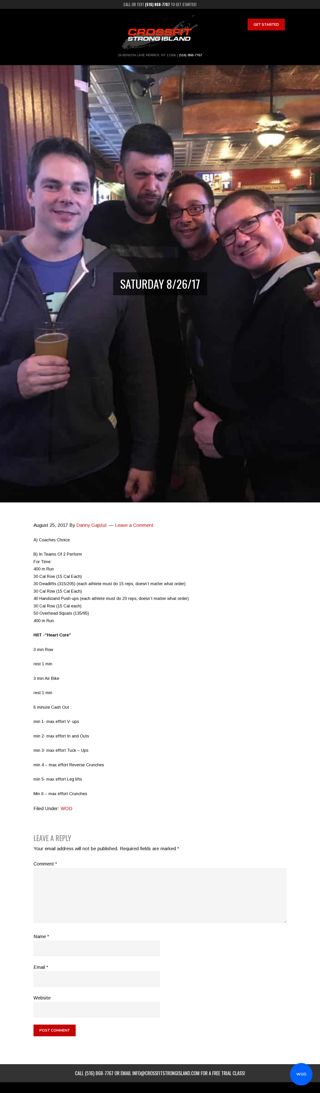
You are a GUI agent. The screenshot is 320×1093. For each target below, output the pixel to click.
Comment (45, 863)
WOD (301, 1074)
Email (40, 967)
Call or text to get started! (160, 4)
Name (41, 936)
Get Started (266, 24)
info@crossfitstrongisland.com (166, 1073)
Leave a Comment (134, 525)
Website (42, 997)
